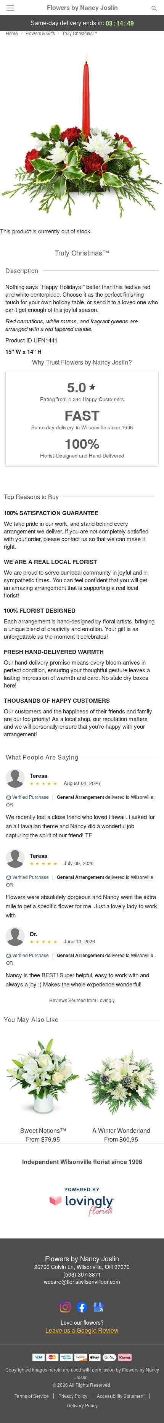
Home (12, 33)
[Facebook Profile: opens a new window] (82, 1307)
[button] (147, 1405)
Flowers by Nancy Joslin (82, 8)
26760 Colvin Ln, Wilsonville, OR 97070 (82, 1266)
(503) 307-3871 (82, 1274)
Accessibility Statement (121, 1396)
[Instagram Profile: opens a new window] (65, 1307)
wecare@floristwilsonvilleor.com (82, 1281)
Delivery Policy (82, 1405)
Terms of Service (31, 1396)
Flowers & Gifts (40, 33)
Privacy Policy (72, 1396)
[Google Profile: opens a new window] (98, 1307)
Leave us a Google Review (82, 1330)
